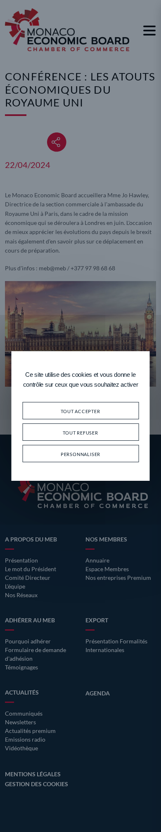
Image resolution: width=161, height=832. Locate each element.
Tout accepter (80, 410)
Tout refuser (80, 432)
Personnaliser (80, 453)
